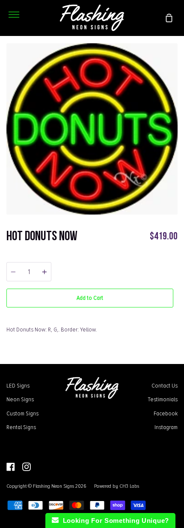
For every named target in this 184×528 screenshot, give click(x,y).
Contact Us (164, 385)
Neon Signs (20, 399)
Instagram (166, 427)
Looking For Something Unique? (114, 520)
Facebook (166, 413)
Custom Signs (22, 413)
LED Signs (18, 385)
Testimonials (163, 399)
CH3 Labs (129, 486)
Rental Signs (21, 427)
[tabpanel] (92, 129)
